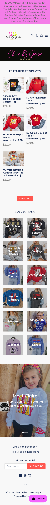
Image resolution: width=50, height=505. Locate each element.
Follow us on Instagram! (25, 451)
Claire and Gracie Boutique (28, 492)
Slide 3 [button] (27, 432)
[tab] (23, 432)
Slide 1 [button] (23, 432)
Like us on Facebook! (25, 446)
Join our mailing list (25, 460)
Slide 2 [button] (25, 432)
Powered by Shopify (24, 496)
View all (25, 198)
